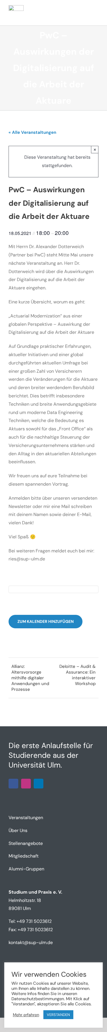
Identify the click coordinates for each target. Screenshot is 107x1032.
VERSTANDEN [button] (58, 1014)
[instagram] (26, 783)
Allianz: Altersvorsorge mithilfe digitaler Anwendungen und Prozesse (30, 678)
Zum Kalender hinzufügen (45, 621)
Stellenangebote (26, 843)
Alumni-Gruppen (26, 869)
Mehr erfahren (26, 1014)
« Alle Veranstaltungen (32, 132)
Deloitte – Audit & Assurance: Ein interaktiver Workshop (77, 675)
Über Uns (18, 830)
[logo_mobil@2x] (16, 7)
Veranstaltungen (26, 818)
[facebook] (13, 783)
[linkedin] (38, 783)
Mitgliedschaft (24, 856)
